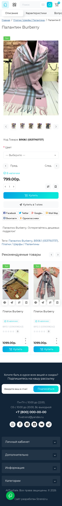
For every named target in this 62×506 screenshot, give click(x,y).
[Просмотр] (5, 302)
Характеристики (36, 13)
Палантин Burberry (21, 240)
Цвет (8, 147)
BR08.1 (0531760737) (46, 240)
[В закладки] (26, 302)
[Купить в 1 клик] (12, 302)
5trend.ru (42, 499)
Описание (11, 13)
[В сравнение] (19, 302)
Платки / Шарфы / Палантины (20, 244)
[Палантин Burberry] (31, 78)
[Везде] (43, 4)
